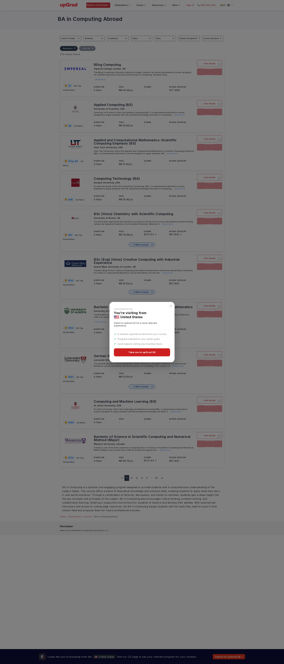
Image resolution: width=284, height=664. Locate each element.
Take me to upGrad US (142, 352)
